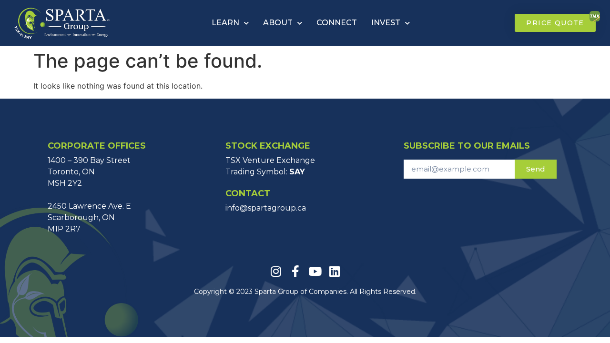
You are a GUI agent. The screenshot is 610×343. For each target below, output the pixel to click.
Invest (385, 22)
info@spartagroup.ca (265, 207)
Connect (336, 22)
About (278, 22)
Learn (225, 22)
